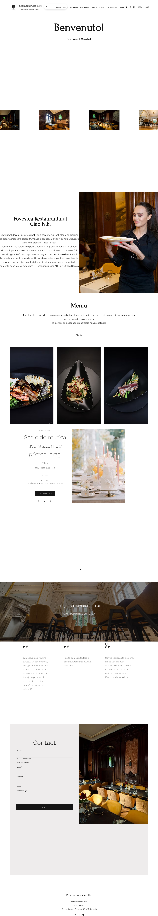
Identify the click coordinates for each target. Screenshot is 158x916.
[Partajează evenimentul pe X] (44, 501)
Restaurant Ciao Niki (30, 5)
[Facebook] (130, 7)
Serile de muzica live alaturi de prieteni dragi (46, 446)
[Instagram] (134, 7)
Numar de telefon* (24, 711)
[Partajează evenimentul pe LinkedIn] (51, 501)
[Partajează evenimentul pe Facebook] (38, 501)
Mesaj (19, 739)
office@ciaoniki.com (79, 855)
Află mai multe (45, 493)
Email (19, 720)
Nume (19, 703)
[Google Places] (126, 7)
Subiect (20, 730)
